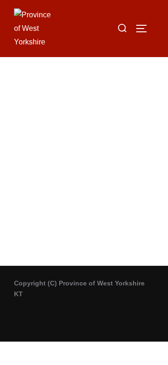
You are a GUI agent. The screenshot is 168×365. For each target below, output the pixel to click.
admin (84, 169)
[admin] (84, 110)
